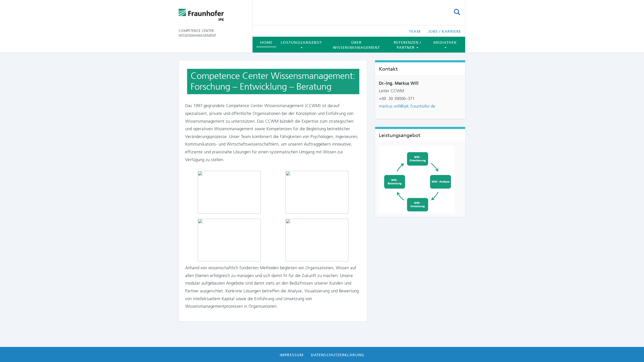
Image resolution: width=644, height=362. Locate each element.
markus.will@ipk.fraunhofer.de (407, 106)
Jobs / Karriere (444, 31)
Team (414, 31)
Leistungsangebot (301, 42)
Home (266, 42)
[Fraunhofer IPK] (212, 15)
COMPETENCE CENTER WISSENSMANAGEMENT (197, 33)
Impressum (291, 355)
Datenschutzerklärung (337, 355)
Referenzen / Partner (407, 45)
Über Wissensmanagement (356, 45)
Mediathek (445, 42)
